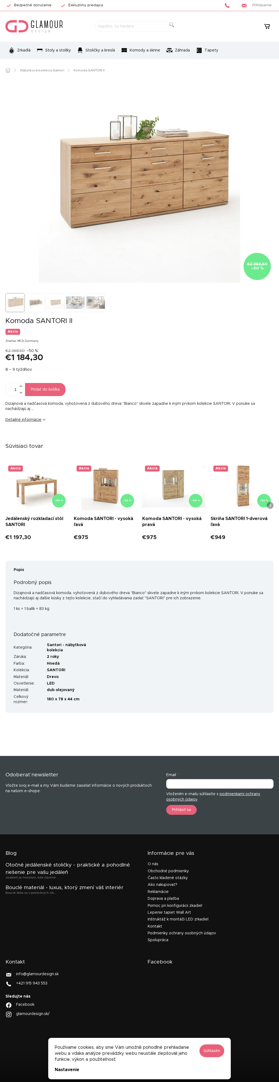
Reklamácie (158, 892)
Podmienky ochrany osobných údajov (182, 933)
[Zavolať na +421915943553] (228, 5)
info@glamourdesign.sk (37, 974)
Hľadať (176, 31)
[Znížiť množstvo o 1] (20, 393)
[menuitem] (19, 50)
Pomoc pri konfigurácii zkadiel (175, 906)
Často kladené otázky (168, 878)
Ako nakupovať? (162, 885)
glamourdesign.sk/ (33, 1014)
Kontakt (155, 926)
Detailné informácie (23, 420)
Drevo (53, 677)
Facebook (25, 1005)
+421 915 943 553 (31, 983)
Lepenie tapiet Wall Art (169, 912)
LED (51, 683)
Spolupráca (158, 940)
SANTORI (56, 670)
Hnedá (53, 663)
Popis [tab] (19, 570)
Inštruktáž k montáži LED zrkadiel (178, 919)
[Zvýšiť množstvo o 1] (20, 386)
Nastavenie (67, 1070)
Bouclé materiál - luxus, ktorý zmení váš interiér (64, 887)
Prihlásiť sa (181, 810)
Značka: (22, 340)
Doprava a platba (163, 899)
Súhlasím (212, 1051)
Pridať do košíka (45, 389)
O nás (153, 864)
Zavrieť (47, 438)
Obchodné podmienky (168, 871)
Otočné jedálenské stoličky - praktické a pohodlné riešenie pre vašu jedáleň (67, 868)
